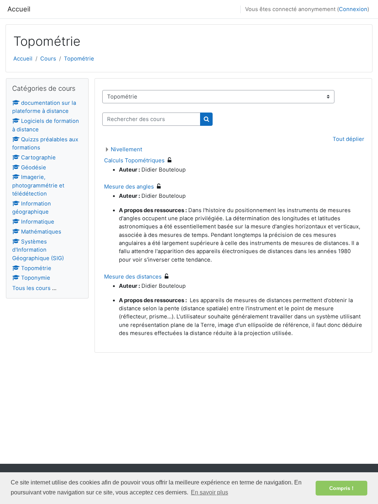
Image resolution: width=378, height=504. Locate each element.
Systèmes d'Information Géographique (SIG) (38, 250)
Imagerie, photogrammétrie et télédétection (38, 185)
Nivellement (126, 149)
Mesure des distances (133, 276)
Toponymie (35, 278)
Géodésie (33, 167)
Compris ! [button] (341, 488)
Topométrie (79, 58)
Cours (48, 58)
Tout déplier (348, 139)
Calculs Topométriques (134, 160)
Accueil (18, 9)
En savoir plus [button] (209, 492)
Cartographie (38, 157)
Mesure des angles (129, 186)
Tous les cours (31, 288)
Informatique (37, 221)
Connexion (353, 9)
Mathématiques (41, 231)
